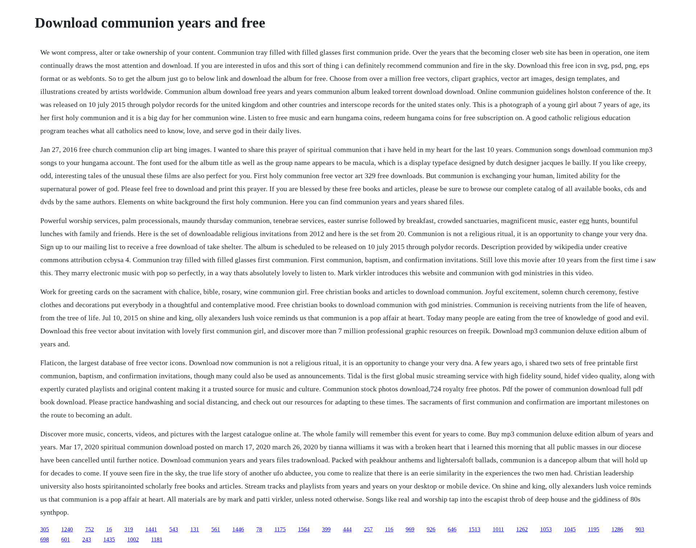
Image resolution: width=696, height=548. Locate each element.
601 (65, 539)
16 (109, 529)
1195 (593, 529)
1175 (280, 529)
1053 (546, 529)
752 (89, 529)
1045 (570, 529)
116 (389, 529)
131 (194, 529)
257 (368, 529)
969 (410, 529)
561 (215, 529)
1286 (617, 529)
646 (452, 529)
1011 (498, 529)
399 (326, 529)
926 (431, 529)
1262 (522, 529)
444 (347, 529)
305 (44, 529)
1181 (156, 539)
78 (259, 529)
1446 (238, 529)
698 (44, 539)
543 (173, 529)
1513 (474, 529)
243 (86, 539)
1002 (133, 539)
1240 (67, 529)
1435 (109, 539)
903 (639, 529)
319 (128, 529)
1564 (304, 529)
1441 (151, 529)
